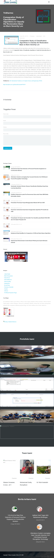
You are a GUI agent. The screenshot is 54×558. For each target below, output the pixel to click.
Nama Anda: (6, 114)
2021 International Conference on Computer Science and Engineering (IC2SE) (25, 80)
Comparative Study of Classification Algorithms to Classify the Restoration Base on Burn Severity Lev (33, 43)
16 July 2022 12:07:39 (23, 36)
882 (44, 36)
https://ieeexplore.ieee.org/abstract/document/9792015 (14, 84)
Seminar (6, 289)
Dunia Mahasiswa (8, 279)
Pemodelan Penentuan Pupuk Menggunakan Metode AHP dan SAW (28, 202)
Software (6, 290)
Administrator (22, 38)
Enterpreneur (7, 283)
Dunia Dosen (7, 277)
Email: (4, 120)
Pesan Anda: (6, 133)
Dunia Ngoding (7, 281)
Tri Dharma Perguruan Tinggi (10, 292)
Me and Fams (7, 285)
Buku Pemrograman (8, 276)
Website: (5, 127)
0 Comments (32, 36)
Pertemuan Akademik (8, 287)
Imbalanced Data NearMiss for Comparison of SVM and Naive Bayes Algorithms (31, 233)
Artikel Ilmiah (39, 36)
